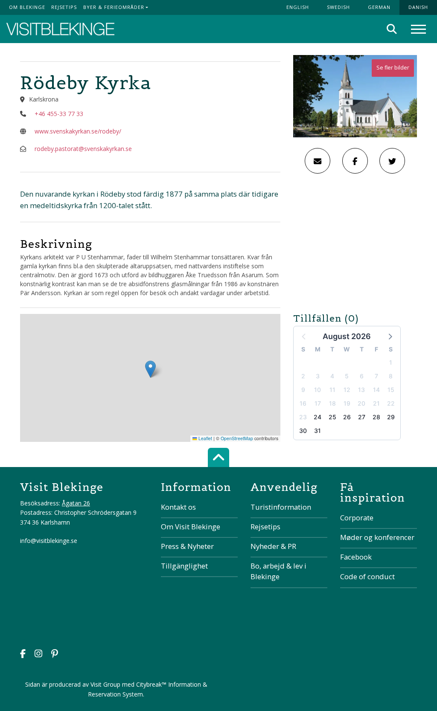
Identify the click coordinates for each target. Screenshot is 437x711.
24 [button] (317, 417)
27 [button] (361, 417)
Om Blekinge (27, 7)
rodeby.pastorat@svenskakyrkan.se (83, 149)
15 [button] (390, 389)
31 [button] (317, 430)
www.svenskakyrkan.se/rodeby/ (78, 131)
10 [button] (317, 389)
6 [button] (362, 376)
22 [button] (391, 403)
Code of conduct (367, 576)
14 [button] (376, 389)
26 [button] (347, 417)
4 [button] (332, 376)
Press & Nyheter (187, 546)
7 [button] (376, 376)
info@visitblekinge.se (48, 541)
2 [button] (303, 376)
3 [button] (318, 376)
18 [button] (332, 403)
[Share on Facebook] (355, 161)
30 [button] (303, 430)
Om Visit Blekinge (190, 526)
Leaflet (204, 438)
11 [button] (332, 389)
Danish (418, 7)
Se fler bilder (392, 67)
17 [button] (318, 403)
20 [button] (361, 403)
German (379, 7)
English (297, 7)
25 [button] (332, 417)
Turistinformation (281, 507)
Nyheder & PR (273, 546)
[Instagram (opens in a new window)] (38, 654)
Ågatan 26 (76, 503)
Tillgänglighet (184, 566)
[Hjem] (60, 29)
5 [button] (347, 376)
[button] (389, 336)
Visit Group (105, 684)
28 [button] (376, 417)
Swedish (338, 7)
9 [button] (303, 389)
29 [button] (391, 417)
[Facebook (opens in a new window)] (23, 654)
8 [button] (391, 376)
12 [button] (347, 389)
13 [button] (361, 389)
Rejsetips (64, 7)
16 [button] (303, 403)
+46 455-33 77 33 (59, 114)
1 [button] (390, 362)
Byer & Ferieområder (113, 7)
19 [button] (347, 403)
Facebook (356, 557)
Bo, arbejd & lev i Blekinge (278, 571)
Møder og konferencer (377, 537)
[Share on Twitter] (392, 161)
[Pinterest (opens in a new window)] (54, 654)
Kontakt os (178, 507)
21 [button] (376, 403)
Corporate (356, 517)
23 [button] (303, 417)
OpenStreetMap (237, 438)
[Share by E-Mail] (317, 161)
